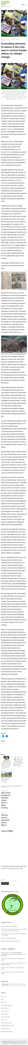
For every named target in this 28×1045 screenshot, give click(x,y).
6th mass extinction (6, 785)
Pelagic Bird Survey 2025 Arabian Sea (10, 941)
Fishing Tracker (5, 1008)
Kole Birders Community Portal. (17, 1041)
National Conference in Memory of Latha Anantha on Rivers (6, 764)
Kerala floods (5, 787)
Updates (3, 40)
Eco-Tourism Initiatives (6, 1005)
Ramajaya (3, 958)
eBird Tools (3, 1002)
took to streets (8, 129)
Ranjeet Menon (15, 39)
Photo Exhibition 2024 (6, 1022)
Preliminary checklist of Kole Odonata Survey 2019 (6, 779)
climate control (5, 786)
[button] (14, 23)
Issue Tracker (4, 1014)
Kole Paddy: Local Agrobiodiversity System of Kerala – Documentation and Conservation (14, 930)
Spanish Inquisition (17, 293)
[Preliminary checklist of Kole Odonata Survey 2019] (6, 774)
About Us (3, 996)
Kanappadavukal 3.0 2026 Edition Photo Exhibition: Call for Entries (13, 934)
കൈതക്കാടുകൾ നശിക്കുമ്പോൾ (9, 926)
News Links (4, 1019)
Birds (2, 999)
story (8, 629)
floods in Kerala (8, 354)
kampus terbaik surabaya (7, 963)
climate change (17, 785)
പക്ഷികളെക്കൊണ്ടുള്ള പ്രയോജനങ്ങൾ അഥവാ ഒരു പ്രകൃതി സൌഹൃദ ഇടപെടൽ (13, 954)
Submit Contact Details (6, 1031)
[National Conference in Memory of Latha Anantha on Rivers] (6, 759)
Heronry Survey (5, 1011)
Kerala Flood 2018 (5, 1017)
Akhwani (3, 967)
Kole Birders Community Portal (5, 3)
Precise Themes (21, 1043)
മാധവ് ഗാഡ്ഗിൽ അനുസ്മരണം (9, 938)
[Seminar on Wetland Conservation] (18, 759)
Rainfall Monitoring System (7, 1025)
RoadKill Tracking (5, 1028)
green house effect (16, 786)
